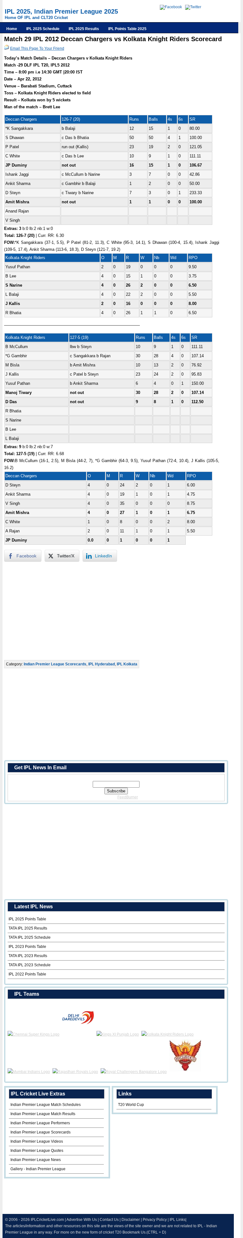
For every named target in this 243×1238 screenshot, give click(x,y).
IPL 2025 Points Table (27, 919)
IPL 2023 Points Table (27, 946)
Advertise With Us (81, 1219)
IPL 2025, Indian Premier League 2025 (61, 11)
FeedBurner (127, 797)
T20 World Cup (131, 1104)
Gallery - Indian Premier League (37, 1169)
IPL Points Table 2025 (127, 29)
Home (11, 29)
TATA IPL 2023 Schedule (30, 965)
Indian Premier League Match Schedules (45, 1104)
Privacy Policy (155, 1219)
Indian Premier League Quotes (36, 1150)
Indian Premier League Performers (40, 1123)
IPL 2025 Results (84, 29)
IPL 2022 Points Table (27, 974)
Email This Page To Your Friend (37, 48)
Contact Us (109, 1219)
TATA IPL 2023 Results (28, 956)
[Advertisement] (114, 611)
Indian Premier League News (35, 1160)
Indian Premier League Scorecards (55, 664)
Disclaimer (131, 1219)
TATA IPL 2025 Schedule (30, 937)
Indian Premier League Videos (36, 1141)
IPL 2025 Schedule (42, 29)
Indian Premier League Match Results (42, 1114)
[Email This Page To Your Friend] (6, 48)
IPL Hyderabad (101, 664)
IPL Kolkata (127, 664)
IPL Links (177, 1219)
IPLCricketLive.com (47, 1219)
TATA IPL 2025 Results (28, 928)
